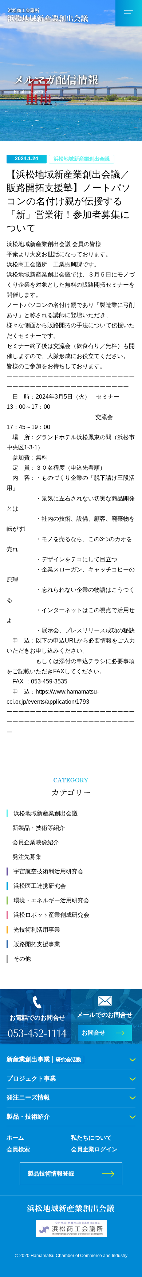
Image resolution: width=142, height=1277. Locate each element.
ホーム (15, 1138)
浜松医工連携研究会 (39, 886)
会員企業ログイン (94, 1149)
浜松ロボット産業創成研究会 (51, 915)
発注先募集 (27, 857)
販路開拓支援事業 (36, 944)
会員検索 (18, 1149)
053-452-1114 (37, 1033)
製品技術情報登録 (51, 1173)
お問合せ (93, 1032)
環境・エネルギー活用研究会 (51, 900)
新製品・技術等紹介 (38, 828)
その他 (22, 959)
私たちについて (91, 1138)
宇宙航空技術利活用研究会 (48, 871)
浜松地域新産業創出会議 (45, 813)
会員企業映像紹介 (35, 842)
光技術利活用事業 (36, 930)
